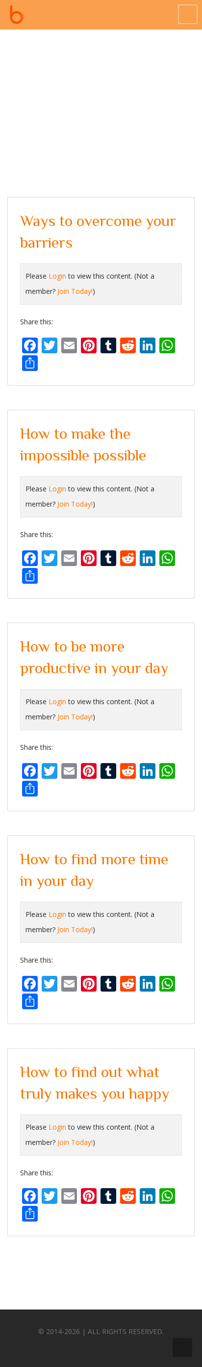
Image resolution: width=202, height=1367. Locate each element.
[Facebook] (72, 1346)
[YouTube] (127, 1346)
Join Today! (75, 291)
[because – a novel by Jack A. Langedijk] (17, 14)
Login (57, 276)
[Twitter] (90, 1346)
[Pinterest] (108, 1346)
